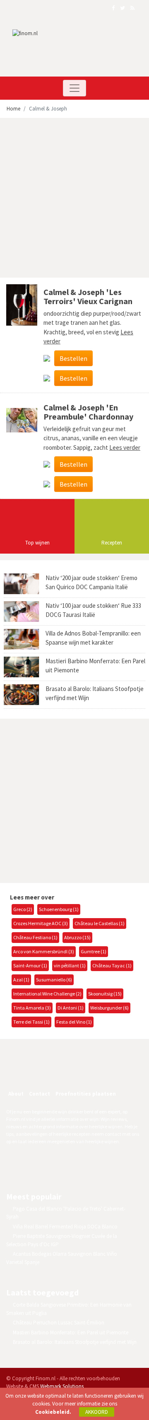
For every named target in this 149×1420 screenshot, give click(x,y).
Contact (39, 1093)
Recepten (111, 542)
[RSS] (72, 1071)
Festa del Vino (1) (74, 1022)
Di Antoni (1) (71, 1008)
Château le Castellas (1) (99, 923)
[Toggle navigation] (74, 88)
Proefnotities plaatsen (85, 1093)
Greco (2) (22, 909)
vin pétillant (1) (70, 965)
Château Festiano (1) (35, 937)
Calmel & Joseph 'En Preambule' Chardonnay (88, 412)
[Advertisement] (74, 199)
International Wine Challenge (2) (47, 994)
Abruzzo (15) (77, 937)
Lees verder (124, 447)
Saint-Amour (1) (30, 965)
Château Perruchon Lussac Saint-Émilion (58, 1322)
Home (13, 108)
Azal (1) (21, 979)
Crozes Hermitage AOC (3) (40, 923)
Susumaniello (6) (54, 979)
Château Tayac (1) (112, 965)
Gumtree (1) (93, 951)
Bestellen (73, 358)
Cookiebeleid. (53, 1411)
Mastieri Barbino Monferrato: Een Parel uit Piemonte (70, 1332)
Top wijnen (37, 542)
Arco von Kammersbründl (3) (43, 951)
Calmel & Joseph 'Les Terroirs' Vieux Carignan (87, 296)
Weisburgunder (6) (109, 1008)
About (16, 1093)
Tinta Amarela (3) (32, 1008)
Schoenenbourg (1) (59, 909)
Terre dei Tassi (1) (31, 1022)
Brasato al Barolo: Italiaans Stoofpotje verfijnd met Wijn (75, 1342)
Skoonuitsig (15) (105, 994)
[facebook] (36, 1071)
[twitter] (54, 1071)
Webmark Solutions (62, 1386)
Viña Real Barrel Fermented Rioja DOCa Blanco (65, 1226)
